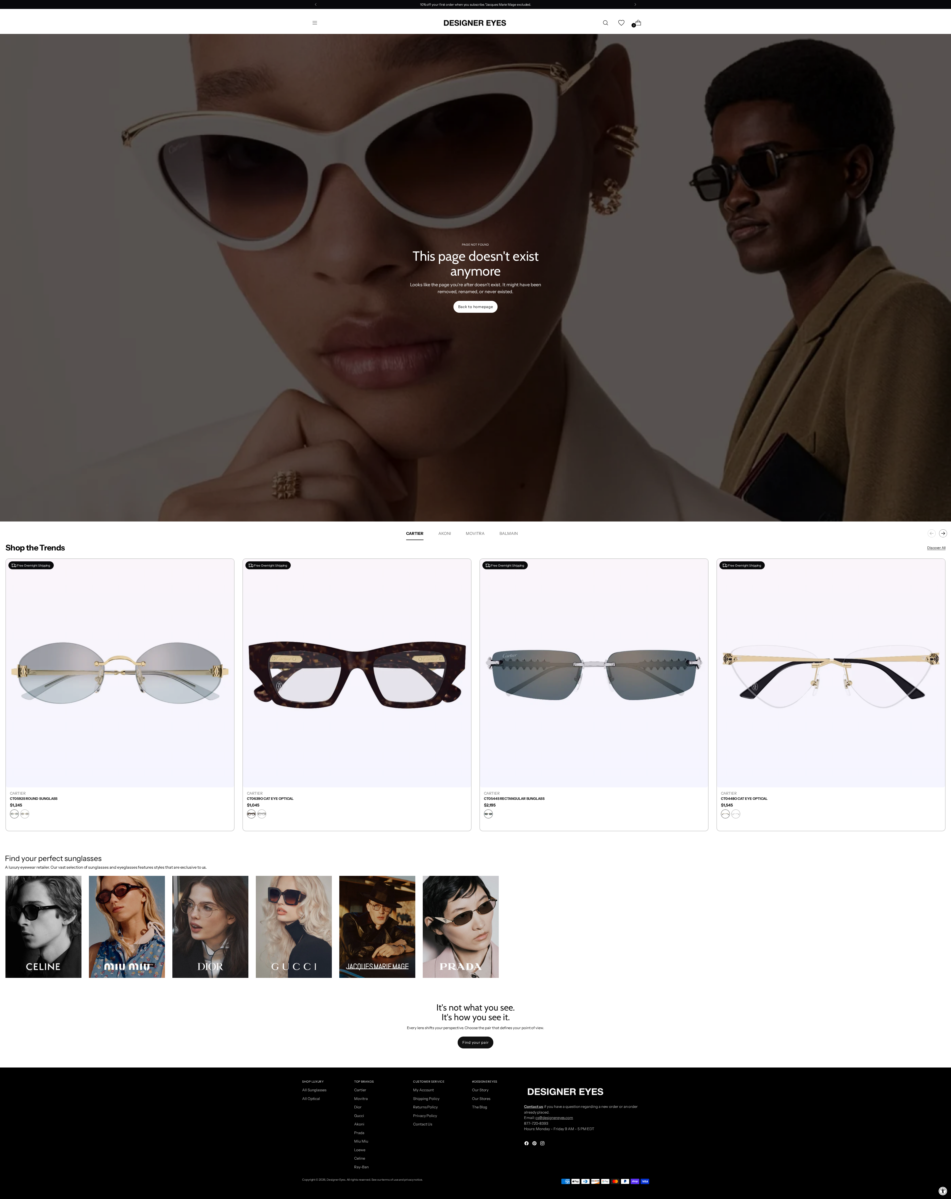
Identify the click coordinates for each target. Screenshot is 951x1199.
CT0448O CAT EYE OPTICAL (744, 799)
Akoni (359, 1124)
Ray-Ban (361, 1167)
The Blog (479, 1107)
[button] (43, 927)
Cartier (360, 1090)
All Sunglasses (314, 1090)
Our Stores (481, 1098)
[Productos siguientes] (943, 533)
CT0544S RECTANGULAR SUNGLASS (514, 799)
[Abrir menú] (315, 23)
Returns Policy (425, 1107)
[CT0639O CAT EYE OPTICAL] (357, 672)
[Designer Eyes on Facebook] (527, 1144)
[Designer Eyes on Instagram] (543, 1144)
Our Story (480, 1090)
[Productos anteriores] (932, 533)
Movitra (361, 1098)
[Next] (635, 4)
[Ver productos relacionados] (14, 969)
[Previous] (316, 4)
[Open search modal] (605, 23)
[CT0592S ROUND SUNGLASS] (120, 672)
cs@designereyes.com (554, 1117)
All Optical (311, 1098)
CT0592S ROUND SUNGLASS (33, 799)
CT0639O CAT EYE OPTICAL (270, 799)
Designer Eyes (336, 1179)
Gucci (359, 1115)
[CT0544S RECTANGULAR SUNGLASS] (594, 672)
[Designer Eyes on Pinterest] (535, 1144)
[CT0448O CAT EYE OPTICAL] (831, 672)
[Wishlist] (621, 23)
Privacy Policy (425, 1115)
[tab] (415, 533)
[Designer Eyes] (475, 23)
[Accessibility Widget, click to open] (943, 1191)
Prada (359, 1132)
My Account (423, 1090)
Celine (359, 1158)
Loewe (359, 1149)
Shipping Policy (426, 1098)
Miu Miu (361, 1141)
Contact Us (422, 1124)
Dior (358, 1107)
